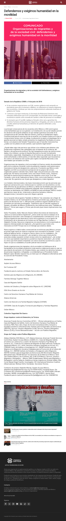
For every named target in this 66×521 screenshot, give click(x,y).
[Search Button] (61, 2)
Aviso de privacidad (9, 495)
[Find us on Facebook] (5, 503)
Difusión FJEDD (8, 18)
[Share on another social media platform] (60, 83)
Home (5, 6)
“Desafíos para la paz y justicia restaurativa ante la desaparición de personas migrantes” (34, 429)
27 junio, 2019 (18, 18)
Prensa (9, 6)
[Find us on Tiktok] (24, 504)
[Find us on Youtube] (17, 503)
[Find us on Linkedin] (21, 503)
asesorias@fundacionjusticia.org (13, 491)
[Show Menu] (5, 2)
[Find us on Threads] (28, 504)
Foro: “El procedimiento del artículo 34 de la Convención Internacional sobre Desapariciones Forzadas (31, 423)
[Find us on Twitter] (9, 503)
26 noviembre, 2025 (16, 444)
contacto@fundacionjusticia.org (38, 488)
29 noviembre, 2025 (16, 438)
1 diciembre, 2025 (9, 424)
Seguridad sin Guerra (33, 18)
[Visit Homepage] (33, 2)
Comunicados (15, 6)
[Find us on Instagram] (13, 503)
